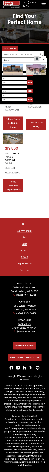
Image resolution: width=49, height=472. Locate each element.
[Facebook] (11, 368)
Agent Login (24, 263)
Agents (24, 250)
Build (24, 244)
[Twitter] (31, 368)
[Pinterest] (37, 368)
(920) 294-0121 (26, 331)
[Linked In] (18, 368)
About (24, 257)
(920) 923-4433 (29, 4)
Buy (24, 224)
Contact (24, 270)
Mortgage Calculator (24, 357)
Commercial (24, 230)
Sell (24, 237)
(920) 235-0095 (26, 313)
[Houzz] (24, 368)
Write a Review (24, 345)
